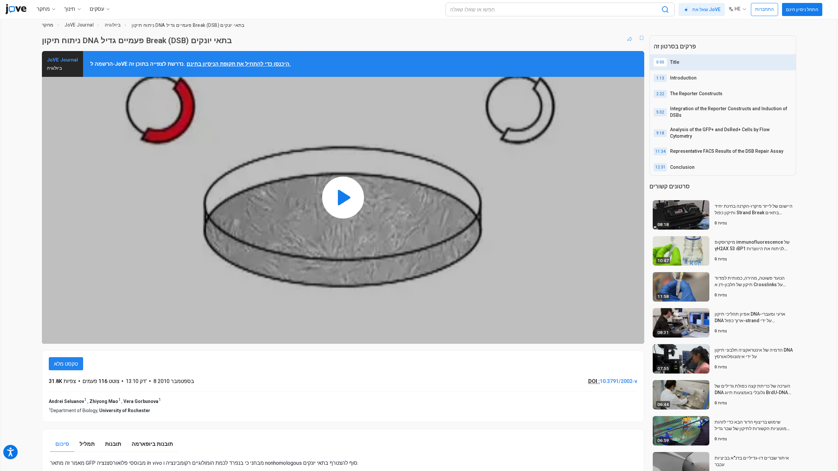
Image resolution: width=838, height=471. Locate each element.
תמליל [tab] (87, 444)
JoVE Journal (79, 24)
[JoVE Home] (16, 9)
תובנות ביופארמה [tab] (152, 444)
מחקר (48, 24)
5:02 (660, 112)
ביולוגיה (113, 24)
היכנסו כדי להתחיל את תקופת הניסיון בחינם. (239, 64)
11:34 (660, 151)
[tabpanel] (343, 463)
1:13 (660, 78)
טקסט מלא (66, 364)
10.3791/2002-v (618, 381)
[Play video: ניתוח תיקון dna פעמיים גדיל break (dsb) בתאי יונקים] (343, 197)
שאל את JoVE (706, 9)
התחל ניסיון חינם (802, 9)
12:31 (660, 167)
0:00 (660, 62)
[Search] (665, 9)
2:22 (660, 94)
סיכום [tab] (62, 444)
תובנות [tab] (113, 444)
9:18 (660, 133)
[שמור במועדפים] (641, 38)
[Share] (629, 38)
